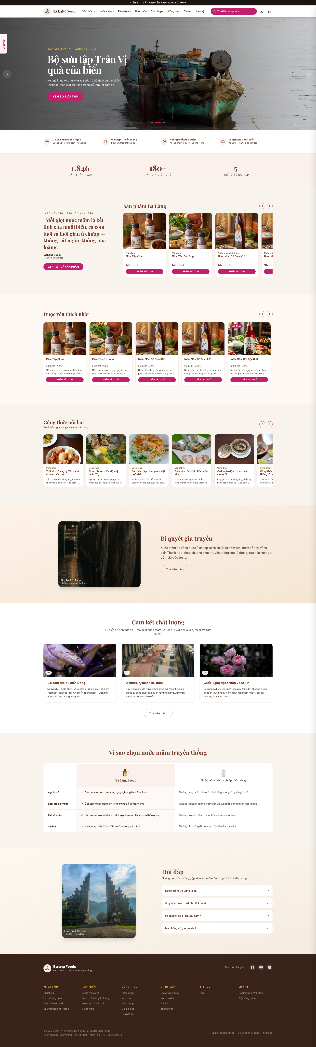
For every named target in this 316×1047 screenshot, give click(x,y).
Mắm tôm (123, 11)
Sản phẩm (87, 11)
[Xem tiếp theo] (270, 206)
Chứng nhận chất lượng (56, 1008)
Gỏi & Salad (128, 1008)
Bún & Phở (127, 1014)
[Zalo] (270, 967)
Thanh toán (167, 1008)
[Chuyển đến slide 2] (158, 122)
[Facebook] (252, 967)
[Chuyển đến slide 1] (152, 122)
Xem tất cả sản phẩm (63, 266)
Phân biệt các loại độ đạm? (183, 915)
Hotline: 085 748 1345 (251, 993)
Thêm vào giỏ (145, 271)
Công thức (174, 11)
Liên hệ (200, 11)
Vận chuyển (167, 998)
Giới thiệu (48, 993)
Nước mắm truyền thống (95, 998)
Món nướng (128, 1003)
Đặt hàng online (247, 998)
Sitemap (268, 1032)
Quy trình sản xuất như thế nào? (185, 903)
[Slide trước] (7, 74)
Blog (202, 993)
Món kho (126, 998)
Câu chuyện (157, 11)
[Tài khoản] (262, 11)
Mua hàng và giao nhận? (180, 928)
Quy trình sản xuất (53, 1003)
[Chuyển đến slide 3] (164, 122)
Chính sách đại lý (170, 993)
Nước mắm (106, 11)
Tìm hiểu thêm (175, 569)
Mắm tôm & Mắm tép (93, 1003)
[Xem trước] (262, 206)
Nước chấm (128, 993)
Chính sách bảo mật (222, 1032)
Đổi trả (164, 1003)
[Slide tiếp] (309, 74)
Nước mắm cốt (90, 993)
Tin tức (188, 11)
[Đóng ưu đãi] (3, 37)
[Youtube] (261, 967)
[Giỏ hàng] (270, 11)
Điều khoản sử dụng (248, 1032)
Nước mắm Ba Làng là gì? (181, 890)
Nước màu (141, 11)
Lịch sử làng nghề (53, 998)
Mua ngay (60, 101)
